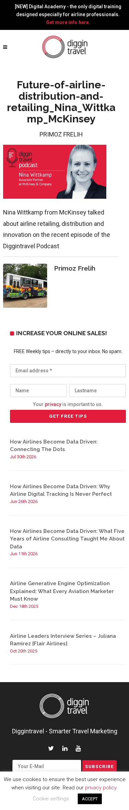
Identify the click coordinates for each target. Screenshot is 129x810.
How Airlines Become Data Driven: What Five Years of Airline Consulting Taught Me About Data (67, 539)
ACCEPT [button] (90, 798)
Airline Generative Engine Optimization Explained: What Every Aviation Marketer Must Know (62, 591)
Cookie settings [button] (51, 799)
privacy (53, 404)
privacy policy (100, 788)
